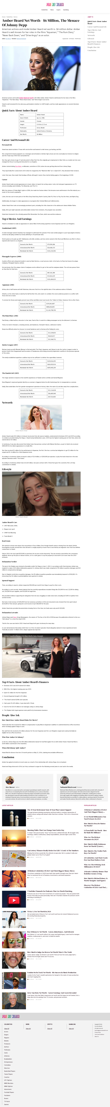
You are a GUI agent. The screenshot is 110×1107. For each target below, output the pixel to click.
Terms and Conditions (99, 1034)
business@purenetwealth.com (101, 1030)
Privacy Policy (98, 1032)
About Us (97, 1036)
